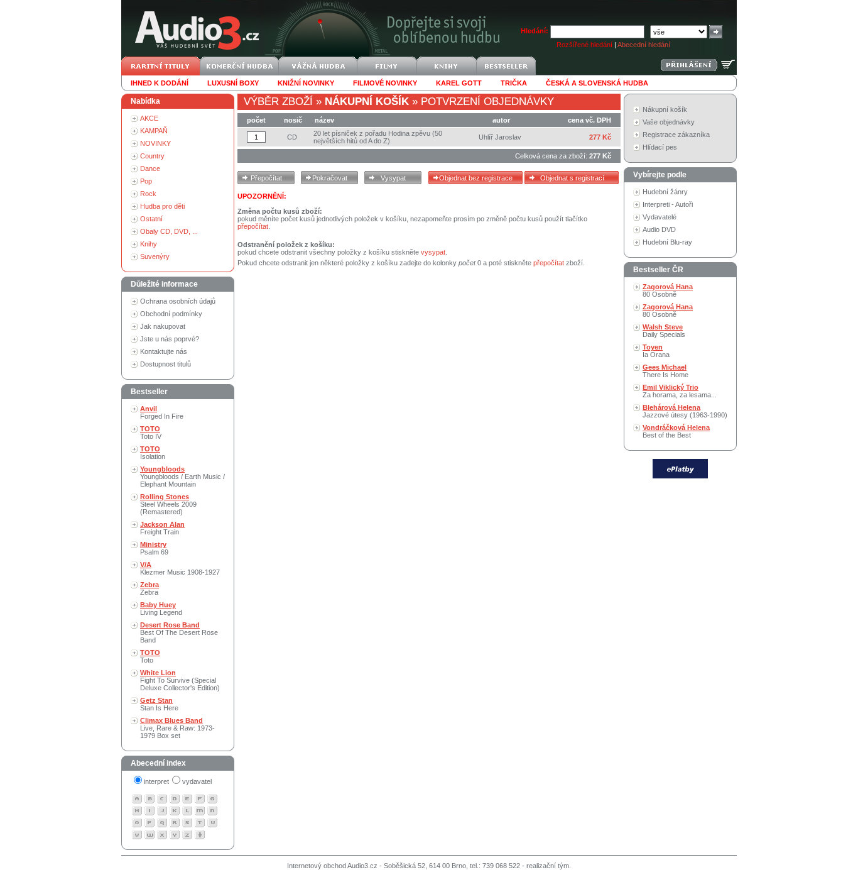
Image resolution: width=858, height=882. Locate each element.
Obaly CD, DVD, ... (169, 231)
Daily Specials (664, 330)
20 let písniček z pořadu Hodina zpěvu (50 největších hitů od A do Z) (377, 137)
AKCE (149, 118)
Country (152, 156)
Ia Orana (656, 350)
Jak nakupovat (162, 326)
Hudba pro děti (162, 206)
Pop (146, 181)
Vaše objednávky (669, 122)
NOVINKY (155, 143)
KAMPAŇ (154, 131)
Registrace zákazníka (676, 134)
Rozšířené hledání (584, 44)
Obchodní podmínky (171, 313)
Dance (150, 168)
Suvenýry (155, 256)
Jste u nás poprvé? (169, 339)
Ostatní (151, 219)
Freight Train (162, 528)
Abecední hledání (643, 44)
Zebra (149, 588)
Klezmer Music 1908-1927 (180, 568)
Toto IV (150, 432)
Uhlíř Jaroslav (500, 137)
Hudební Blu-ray (667, 242)
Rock (148, 193)
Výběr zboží (278, 101)
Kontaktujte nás (163, 351)
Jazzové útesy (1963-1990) (685, 411)
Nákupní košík (665, 109)
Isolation (152, 452)
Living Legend (161, 608)
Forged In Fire (161, 412)
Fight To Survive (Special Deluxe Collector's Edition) (180, 680)
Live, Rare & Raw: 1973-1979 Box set (177, 728)
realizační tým (547, 865)
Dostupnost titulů (165, 364)
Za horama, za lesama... (680, 391)
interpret (156, 781)
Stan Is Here (159, 704)
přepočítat (252, 226)
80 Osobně (668, 290)
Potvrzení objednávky (487, 101)
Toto (150, 656)
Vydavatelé (659, 217)
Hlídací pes (660, 147)
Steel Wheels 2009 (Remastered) (168, 504)
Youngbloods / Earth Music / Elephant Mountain (182, 476)
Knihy (148, 244)
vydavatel (197, 781)
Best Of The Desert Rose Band (179, 632)
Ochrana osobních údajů (177, 301)
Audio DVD (659, 229)
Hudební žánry (665, 192)
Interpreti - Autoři (668, 204)
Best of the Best (676, 431)
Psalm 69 (154, 548)
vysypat (433, 252)
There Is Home (665, 370)
